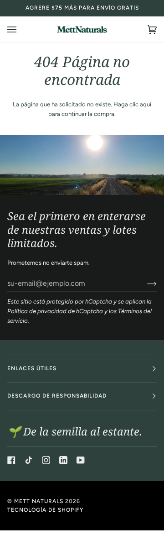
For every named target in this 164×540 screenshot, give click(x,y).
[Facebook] (11, 460)
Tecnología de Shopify (45, 510)
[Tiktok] (29, 460)
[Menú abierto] (21, 29)
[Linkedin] (63, 460)
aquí (145, 104)
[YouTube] (81, 460)
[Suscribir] (145, 283)
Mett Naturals (38, 501)
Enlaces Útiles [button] (31, 368)
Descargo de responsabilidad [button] (57, 396)
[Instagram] (46, 460)
